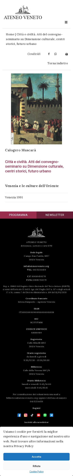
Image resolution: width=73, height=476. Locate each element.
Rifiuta (36, 466)
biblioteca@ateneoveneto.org (22, 398)
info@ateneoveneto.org (36, 266)
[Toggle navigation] (66, 22)
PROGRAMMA (18, 215)
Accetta (36, 456)
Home (10, 34)
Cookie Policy (37, 471)
